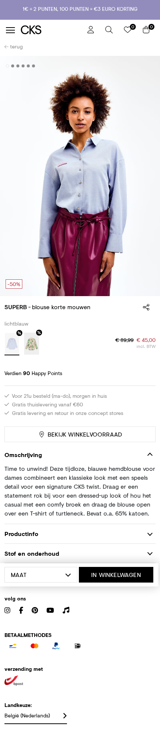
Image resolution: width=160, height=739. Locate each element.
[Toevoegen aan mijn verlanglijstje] (144, 66)
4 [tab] (23, 65)
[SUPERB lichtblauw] (11, 344)
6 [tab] (33, 65)
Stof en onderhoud (31, 553)
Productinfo (21, 533)
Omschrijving (23, 454)
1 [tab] (8, 65)
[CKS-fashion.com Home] (51, 30)
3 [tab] (18, 65)
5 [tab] (28, 65)
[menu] (10, 30)
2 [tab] (13, 65)
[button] (109, 29)
